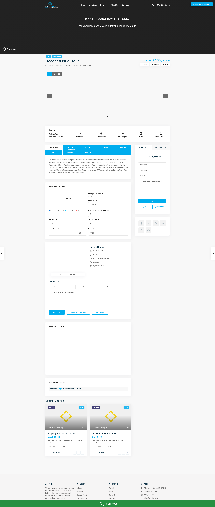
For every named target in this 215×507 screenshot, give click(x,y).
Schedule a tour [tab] (88, 152)
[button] (49, 96)
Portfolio (103, 5)
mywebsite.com (98, 266)
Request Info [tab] (143, 147)
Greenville (87, 65)
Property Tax (92, 200)
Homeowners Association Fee (98, 210)
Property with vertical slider (61, 433)
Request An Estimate (202, 4)
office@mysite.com (151, 498)
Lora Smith (100, 453)
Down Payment (54, 229)
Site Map (80, 491)
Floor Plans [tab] (71, 152)
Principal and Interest (95, 194)
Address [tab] (88, 147)
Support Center (82, 495)
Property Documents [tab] (71, 148)
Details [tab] (105, 147)
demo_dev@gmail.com (101, 258)
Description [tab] (54, 147)
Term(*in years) (93, 219)
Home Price (53, 219)
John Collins (56, 453)
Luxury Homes (97, 247)
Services (125, 5)
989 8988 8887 (98, 255)
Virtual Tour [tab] (54, 152)
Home (82, 5)
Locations (93, 5)
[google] (156, 223)
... (71, 443)
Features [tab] (122, 147)
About (79, 488)
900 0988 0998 (98, 251)
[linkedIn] (163, 223)
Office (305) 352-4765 (151, 491)
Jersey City (80, 65)
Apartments (57, 56)
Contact (112, 495)
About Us (114, 5)
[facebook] (141, 223)
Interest (91, 229)
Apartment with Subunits (104, 433)
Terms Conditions (83, 498)
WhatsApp (100, 312)
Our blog (112, 498)
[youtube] (148, 230)
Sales (48, 56)
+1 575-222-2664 (162, 5)
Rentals (112, 488)
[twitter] (148, 223)
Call (79, 312)
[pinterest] (141, 230)
